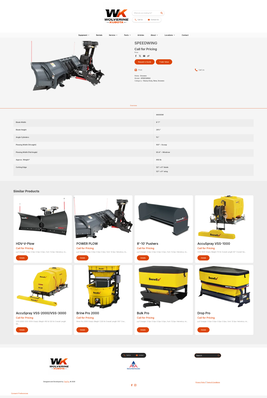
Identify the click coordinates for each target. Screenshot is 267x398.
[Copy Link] (148, 56)
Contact (185, 35)
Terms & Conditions (213, 382)
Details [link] (22, 258)
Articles (141, 35)
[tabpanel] (73, 69)
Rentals (99, 35)
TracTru (66, 381)
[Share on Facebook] (136, 56)
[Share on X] (140, 56)
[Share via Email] (144, 56)
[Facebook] (131, 385)
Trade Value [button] (164, 62)
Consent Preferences (19, 393)
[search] (161, 13)
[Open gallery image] (66, 69)
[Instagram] (135, 385)
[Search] (218, 355)
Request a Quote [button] (144, 62)
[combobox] (148, 13)
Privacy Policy (200, 382)
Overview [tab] (133, 105)
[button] (138, 20)
